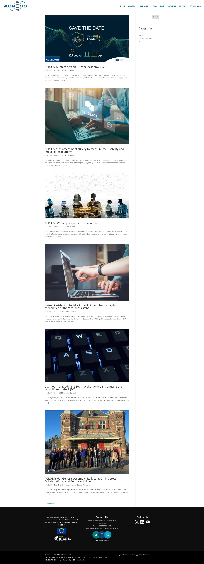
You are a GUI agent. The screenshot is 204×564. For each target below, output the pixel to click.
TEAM (155, 6)
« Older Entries (50, 504)
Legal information (124, 555)
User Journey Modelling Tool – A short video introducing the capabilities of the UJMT (83, 388)
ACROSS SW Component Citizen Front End (71, 223)
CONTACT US (171, 6)
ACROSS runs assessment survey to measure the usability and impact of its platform (84, 150)
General (73, 70)
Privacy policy (137, 555)
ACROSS (49, 70)
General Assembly (83, 485)
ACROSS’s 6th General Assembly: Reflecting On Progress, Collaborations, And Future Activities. (81, 480)
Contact (146, 555)
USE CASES (144, 6)
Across (67, 70)
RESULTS (182, 6)
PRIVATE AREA (195, 6)
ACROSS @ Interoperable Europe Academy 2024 (75, 67)
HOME (122, 6)
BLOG (162, 6)
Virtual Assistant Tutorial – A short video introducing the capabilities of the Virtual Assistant (81, 306)
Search (155, 17)
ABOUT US (131, 6)
